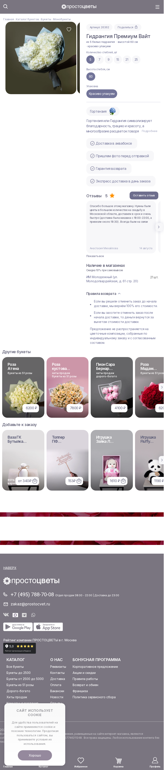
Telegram (24, 615)
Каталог (16, 659)
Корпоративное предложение (95, 666)
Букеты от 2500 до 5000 (25, 679)
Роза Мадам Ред (146, 368)
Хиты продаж (17, 697)
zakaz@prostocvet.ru (30, 604)
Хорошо (35, 755)
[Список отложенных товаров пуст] (81, 760)
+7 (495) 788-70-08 (33, 594)
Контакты (57, 673)
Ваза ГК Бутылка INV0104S (16, 441)
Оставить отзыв (144, 195)
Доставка (57, 679)
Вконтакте (6, 615)
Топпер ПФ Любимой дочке (60, 443)
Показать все (95, 256)
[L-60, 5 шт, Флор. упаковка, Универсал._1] (40, 58)
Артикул (95, 27)
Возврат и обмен (85, 685)
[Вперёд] (159, 227)
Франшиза (80, 691)
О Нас (56, 659)
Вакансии (57, 691)
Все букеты (15, 666)
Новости (56, 697)
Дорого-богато (18, 691)
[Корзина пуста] (118, 761)
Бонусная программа (97, 659)
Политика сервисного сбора (94, 697)
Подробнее (149, 131)
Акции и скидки (84, 673)
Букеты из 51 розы (20, 685)
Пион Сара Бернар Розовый (105, 368)
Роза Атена (13, 366)
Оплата (55, 685)
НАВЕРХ (9, 568)
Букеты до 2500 (19, 673)
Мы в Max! (15, 615)
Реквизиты (58, 666)
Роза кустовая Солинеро (61, 368)
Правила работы (85, 679)
